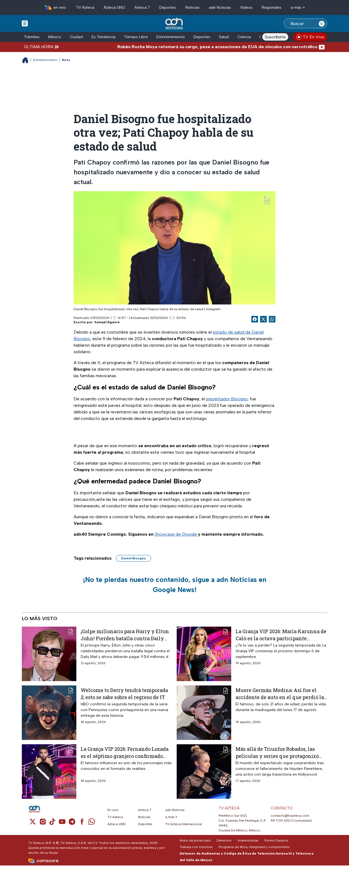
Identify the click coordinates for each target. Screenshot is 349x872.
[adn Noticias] (174, 23)
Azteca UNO (114, 7)
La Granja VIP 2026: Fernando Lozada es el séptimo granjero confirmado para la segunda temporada (125, 752)
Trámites (32, 37)
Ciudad (76, 37)
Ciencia (244, 37)
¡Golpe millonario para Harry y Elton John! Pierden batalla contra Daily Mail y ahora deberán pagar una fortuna (125, 634)
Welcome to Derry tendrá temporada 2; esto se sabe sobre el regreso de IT (124, 693)
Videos (246, 7)
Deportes (167, 7)
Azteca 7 (142, 7)
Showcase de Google (176, 534)
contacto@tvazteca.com (290, 816)
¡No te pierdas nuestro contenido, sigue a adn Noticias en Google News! (174, 584)
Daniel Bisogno (133, 558)
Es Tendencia (103, 37)
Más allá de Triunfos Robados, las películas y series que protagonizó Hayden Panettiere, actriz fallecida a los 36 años (280, 752)
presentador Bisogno (227, 398)
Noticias (192, 7)
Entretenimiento (171, 37)
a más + (298, 7)
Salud (224, 37)
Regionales (271, 7)
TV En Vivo (313, 36)
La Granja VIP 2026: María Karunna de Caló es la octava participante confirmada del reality (281, 634)
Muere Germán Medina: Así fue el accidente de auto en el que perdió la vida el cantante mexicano (280, 693)
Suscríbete (275, 36)
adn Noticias (220, 7)
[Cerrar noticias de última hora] (321, 46)
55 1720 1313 (280, 820)
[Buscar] (322, 23)
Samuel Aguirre (107, 322)
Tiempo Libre (136, 37)
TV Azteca (85, 7)
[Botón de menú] (25, 23)
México (54, 37)
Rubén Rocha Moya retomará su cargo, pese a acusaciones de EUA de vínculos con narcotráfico (199, 46)
